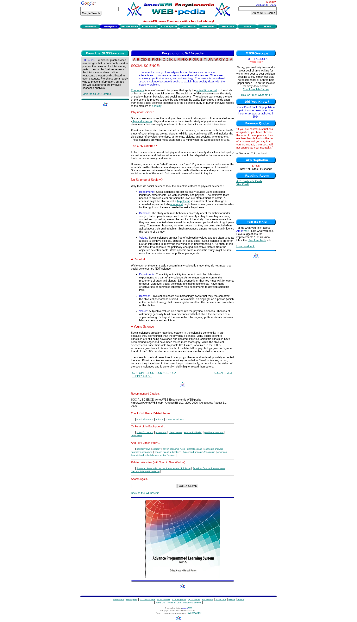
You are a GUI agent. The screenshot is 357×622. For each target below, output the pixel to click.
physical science (142, 121)
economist (176, 204)
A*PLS (240, 599)
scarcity (156, 105)
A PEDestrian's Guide (249, 181)
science (159, 419)
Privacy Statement (192, 602)
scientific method (206, 90)
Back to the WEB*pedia (145, 493)
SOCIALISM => (223, 373)
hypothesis (183, 201)
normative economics (141, 452)
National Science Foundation (145, 471)
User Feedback (257, 240)
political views (143, 449)
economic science (175, 419)
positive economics (214, 432)
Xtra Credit (242, 184)
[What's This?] (256, 62)
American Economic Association (199, 452)
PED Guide (207, 599)
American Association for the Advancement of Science (163, 468)
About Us (160, 602)
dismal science (194, 449)
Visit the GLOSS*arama (96, 93)
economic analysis (213, 449)
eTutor (231, 599)
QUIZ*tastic (194, 599)
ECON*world (163, 599)
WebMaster (194, 613)
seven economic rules (174, 449)
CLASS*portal (179, 599)
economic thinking (193, 432)
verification (136, 435)
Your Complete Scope (256, 89)
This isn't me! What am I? (256, 94)
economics (161, 432)
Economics (137, 90)
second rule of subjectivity (168, 452)
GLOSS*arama (147, 599)
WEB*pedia (131, 599)
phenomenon (175, 432)
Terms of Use (174, 602)
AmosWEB (118, 599)
